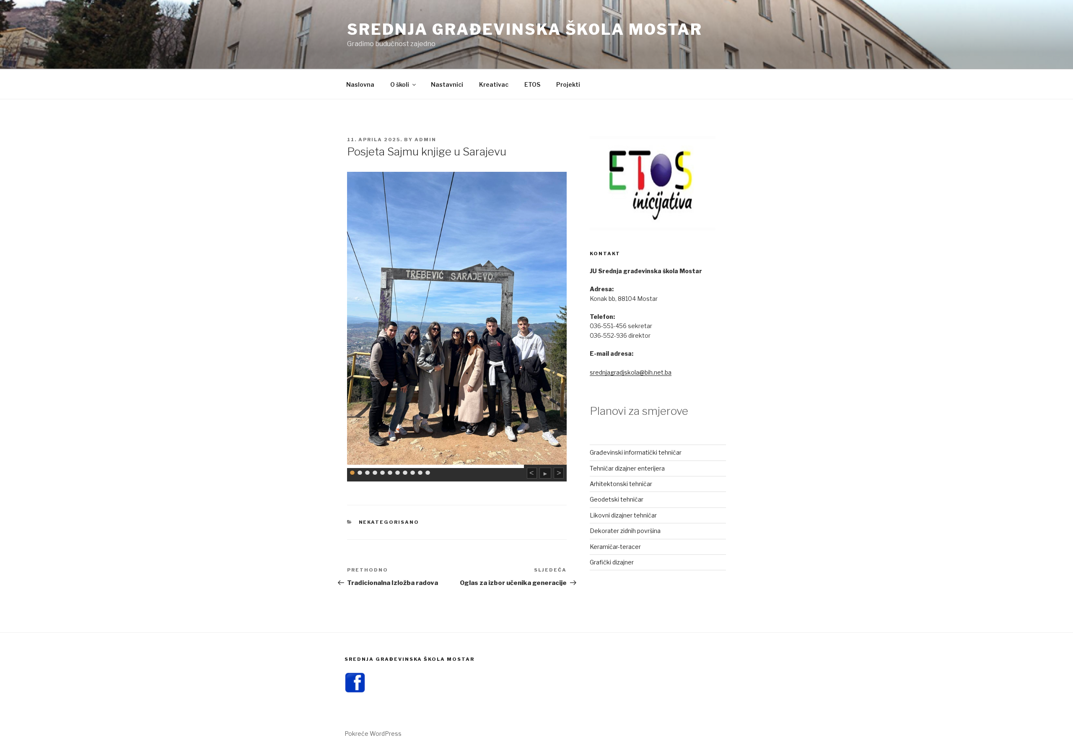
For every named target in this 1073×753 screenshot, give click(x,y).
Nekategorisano (389, 522)
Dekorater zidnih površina (625, 530)
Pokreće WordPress (373, 733)
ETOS (532, 84)
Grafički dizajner (612, 562)
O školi (399, 84)
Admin (425, 139)
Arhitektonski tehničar (621, 483)
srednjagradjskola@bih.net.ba (630, 372)
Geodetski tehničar (616, 499)
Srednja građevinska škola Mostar (524, 29)
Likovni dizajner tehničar (623, 515)
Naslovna (360, 84)
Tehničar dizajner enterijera (627, 468)
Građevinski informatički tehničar (636, 452)
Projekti (568, 84)
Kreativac (493, 84)
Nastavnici (447, 84)
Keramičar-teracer (615, 546)
